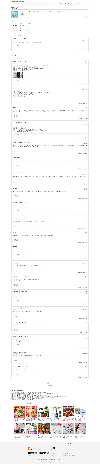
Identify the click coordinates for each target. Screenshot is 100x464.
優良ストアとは (53, 453)
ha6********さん (85, 89)
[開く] (15, 75)
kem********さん (85, 174)
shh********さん (85, 338)
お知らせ (51, 455)
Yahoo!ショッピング (40, 459)
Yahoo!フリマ (60, 459)
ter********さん (85, 40)
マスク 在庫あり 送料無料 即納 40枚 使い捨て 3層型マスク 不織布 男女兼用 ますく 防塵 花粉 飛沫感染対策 (42, 11)
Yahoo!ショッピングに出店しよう (68, 455)
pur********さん (85, 263)
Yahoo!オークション (54, 459)
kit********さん (85, 143)
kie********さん (85, 248)
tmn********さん (85, 189)
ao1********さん (85, 233)
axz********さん (85, 219)
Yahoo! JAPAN (47, 459)
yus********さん (85, 309)
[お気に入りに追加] (86, 17)
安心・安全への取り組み (67, 453)
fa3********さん (85, 63)
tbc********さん (85, 277)
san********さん (85, 293)
